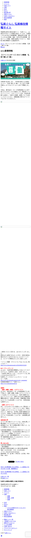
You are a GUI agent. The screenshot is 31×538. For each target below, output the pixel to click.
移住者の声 (7, 12)
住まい (6, 10)
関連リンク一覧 (8, 519)
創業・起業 (10, 497)
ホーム (3, 43)
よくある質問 (8, 524)
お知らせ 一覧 (5, 476)
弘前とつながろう (9, 16)
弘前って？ (7, 5)
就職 (8, 496)
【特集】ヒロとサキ (10, 521)
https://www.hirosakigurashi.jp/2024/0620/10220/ (14, 365)
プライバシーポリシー (10, 528)
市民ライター (8, 14)
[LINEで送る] (19, 461)
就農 (8, 499)
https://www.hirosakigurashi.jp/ (9, 383)
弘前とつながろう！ (10, 513)
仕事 (5, 7)
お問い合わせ (8, 526)
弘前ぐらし (8, 533)
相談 (5, 19)
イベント (6, 4)
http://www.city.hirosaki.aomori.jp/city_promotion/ (14, 380)
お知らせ (3, 60)
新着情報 (6, 2)
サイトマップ (8, 530)
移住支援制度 (8, 17)
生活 (5, 9)
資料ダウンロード (9, 523)
